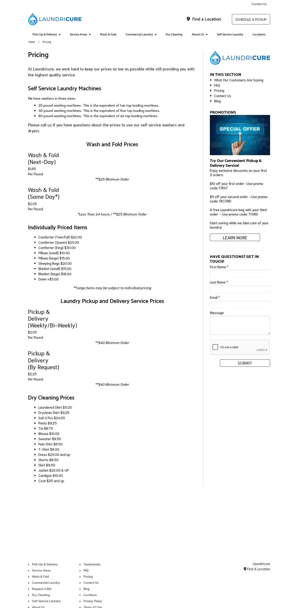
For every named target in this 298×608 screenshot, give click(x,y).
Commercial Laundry (139, 34)
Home (32, 41)
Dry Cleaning (174, 34)
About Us (198, 34)
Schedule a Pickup (251, 19)
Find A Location (258, 568)
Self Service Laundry (230, 34)
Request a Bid (41, 589)
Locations (259, 34)
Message (217, 312)
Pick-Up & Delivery (45, 34)
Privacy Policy (93, 601)
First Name (219, 266)
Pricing (219, 90)
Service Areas (78, 34)
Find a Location (206, 19)
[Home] (54, 19)
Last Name (219, 282)
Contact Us (259, 3)
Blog (217, 100)
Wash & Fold (108, 34)
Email (215, 297)
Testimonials (92, 564)
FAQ (217, 85)
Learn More (235, 237)
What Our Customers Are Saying (238, 79)
